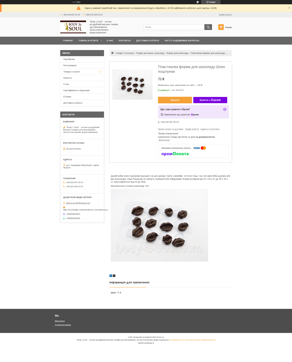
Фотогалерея (69, 65)
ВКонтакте (60, 321)
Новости (67, 78)
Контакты (125, 40)
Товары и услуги (88, 40)
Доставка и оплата (147, 40)
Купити (175, 100)
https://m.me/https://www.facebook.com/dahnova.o (82, 210)
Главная (68, 40)
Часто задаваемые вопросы (182, 40)
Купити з (205, 100)
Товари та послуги (125, 53)
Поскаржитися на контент (180, 340)
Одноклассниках (63, 325)
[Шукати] (208, 27)
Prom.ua (160, 337)
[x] (114, 276)
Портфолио (69, 59)
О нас (110, 40)
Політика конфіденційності (204, 340)
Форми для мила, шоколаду (150, 53)
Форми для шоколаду (177, 53)
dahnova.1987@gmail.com (78, 203)
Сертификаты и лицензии (76, 90)
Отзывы (67, 96)
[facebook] (110, 276)
